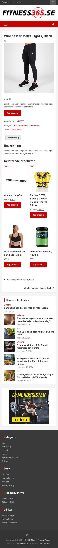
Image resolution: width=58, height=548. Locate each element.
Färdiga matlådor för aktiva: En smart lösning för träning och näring (33, 361)
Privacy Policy (8, 485)
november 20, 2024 (25, 367)
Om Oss (5, 474)
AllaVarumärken (21, 125)
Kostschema (7, 519)
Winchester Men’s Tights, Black (20, 279)
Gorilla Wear (34, 125)
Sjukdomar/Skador (10, 457)
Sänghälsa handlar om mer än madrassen (26, 307)
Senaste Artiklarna (17, 300)
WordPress (45, 543)
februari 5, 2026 (23, 324)
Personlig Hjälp (8, 478)
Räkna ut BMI (8, 502)
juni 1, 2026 (9, 311)
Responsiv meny (53, 2)
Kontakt (5, 482)
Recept (5, 454)
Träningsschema (9, 523)
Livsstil (7, 305)
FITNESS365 (29, 540)
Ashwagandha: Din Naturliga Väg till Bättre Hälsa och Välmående (35, 376)
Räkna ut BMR (8, 498)
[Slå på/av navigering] (5, 24)
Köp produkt (12, 113)
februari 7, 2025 (23, 338)
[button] (5, 41)
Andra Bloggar (8, 515)
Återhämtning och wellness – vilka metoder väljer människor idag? (35, 320)
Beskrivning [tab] (13, 137)
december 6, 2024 (24, 351)
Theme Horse (22, 543)
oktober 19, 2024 (24, 380)
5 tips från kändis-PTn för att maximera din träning (32, 346)
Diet (19, 329)
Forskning (6, 446)
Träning (20, 315)
